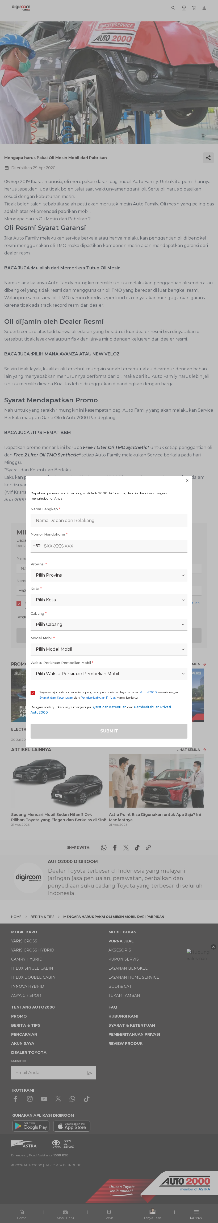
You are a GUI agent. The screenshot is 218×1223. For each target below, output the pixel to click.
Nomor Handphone (49, 537)
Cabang (39, 616)
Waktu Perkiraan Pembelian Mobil (62, 666)
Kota (36, 592)
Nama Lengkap (45, 512)
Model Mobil (43, 641)
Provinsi (39, 567)
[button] (109, 477)
